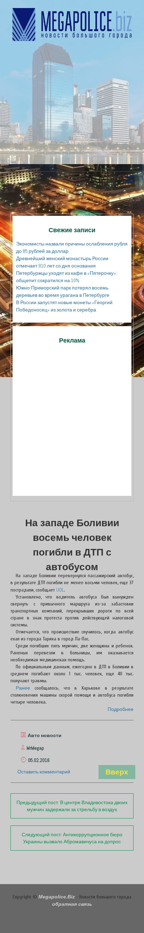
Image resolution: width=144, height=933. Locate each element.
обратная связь (72, 904)
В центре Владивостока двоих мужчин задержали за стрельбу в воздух (72, 806)
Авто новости (45, 735)
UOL (60, 590)
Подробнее (121, 709)
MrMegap (35, 748)
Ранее (23, 688)
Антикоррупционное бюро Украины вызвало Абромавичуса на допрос (72, 838)
